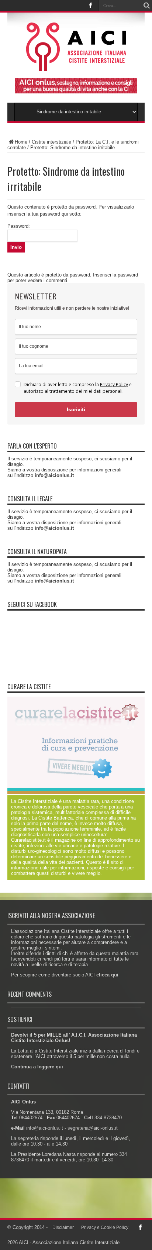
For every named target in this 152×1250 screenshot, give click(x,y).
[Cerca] (146, 5)
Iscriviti (76, 409)
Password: (18, 226)
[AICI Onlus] (76, 66)
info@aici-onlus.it (44, 1128)
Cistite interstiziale (51, 142)
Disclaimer (63, 1227)
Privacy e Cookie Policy (104, 1227)
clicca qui (107, 975)
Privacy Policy (114, 384)
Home (21, 142)
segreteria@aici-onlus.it (93, 1128)
